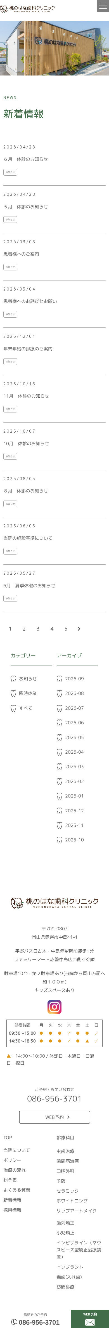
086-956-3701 (39, 1322)
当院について (16, 1150)
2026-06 (74, 723)
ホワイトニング (72, 1201)
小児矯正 (65, 1233)
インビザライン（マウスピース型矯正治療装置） (78, 1250)
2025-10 (74, 840)
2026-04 (74, 752)
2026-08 (74, 693)
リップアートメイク (76, 1211)
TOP (7, 1137)
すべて (25, 708)
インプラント (69, 1267)
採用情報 (12, 1210)
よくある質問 (16, 1190)
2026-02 (74, 781)
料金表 (10, 1180)
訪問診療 (65, 1287)
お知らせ (28, 679)
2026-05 (74, 737)
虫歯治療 (65, 1151)
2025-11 (74, 825)
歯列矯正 (65, 1223)
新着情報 (12, 1200)
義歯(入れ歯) (69, 1277)
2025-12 (74, 811)
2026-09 (74, 679)
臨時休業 (28, 693)
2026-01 (74, 796)
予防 (60, 1181)
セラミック (67, 1191)
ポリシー (12, 1160)
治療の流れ (14, 1170)
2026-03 (74, 766)
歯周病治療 (67, 1161)
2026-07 (74, 708)
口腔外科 (65, 1171)
